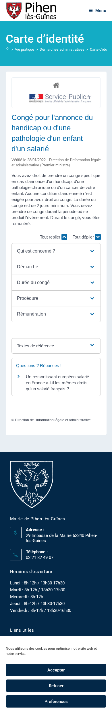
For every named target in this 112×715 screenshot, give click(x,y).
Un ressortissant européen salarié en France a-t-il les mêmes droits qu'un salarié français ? (57, 382)
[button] (56, 251)
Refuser (56, 685)
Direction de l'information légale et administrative (53, 420)
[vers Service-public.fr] (60, 99)
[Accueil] (7, 49)
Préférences (56, 701)
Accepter (56, 670)
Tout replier (50, 237)
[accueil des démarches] (56, 85)
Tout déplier (84, 237)
